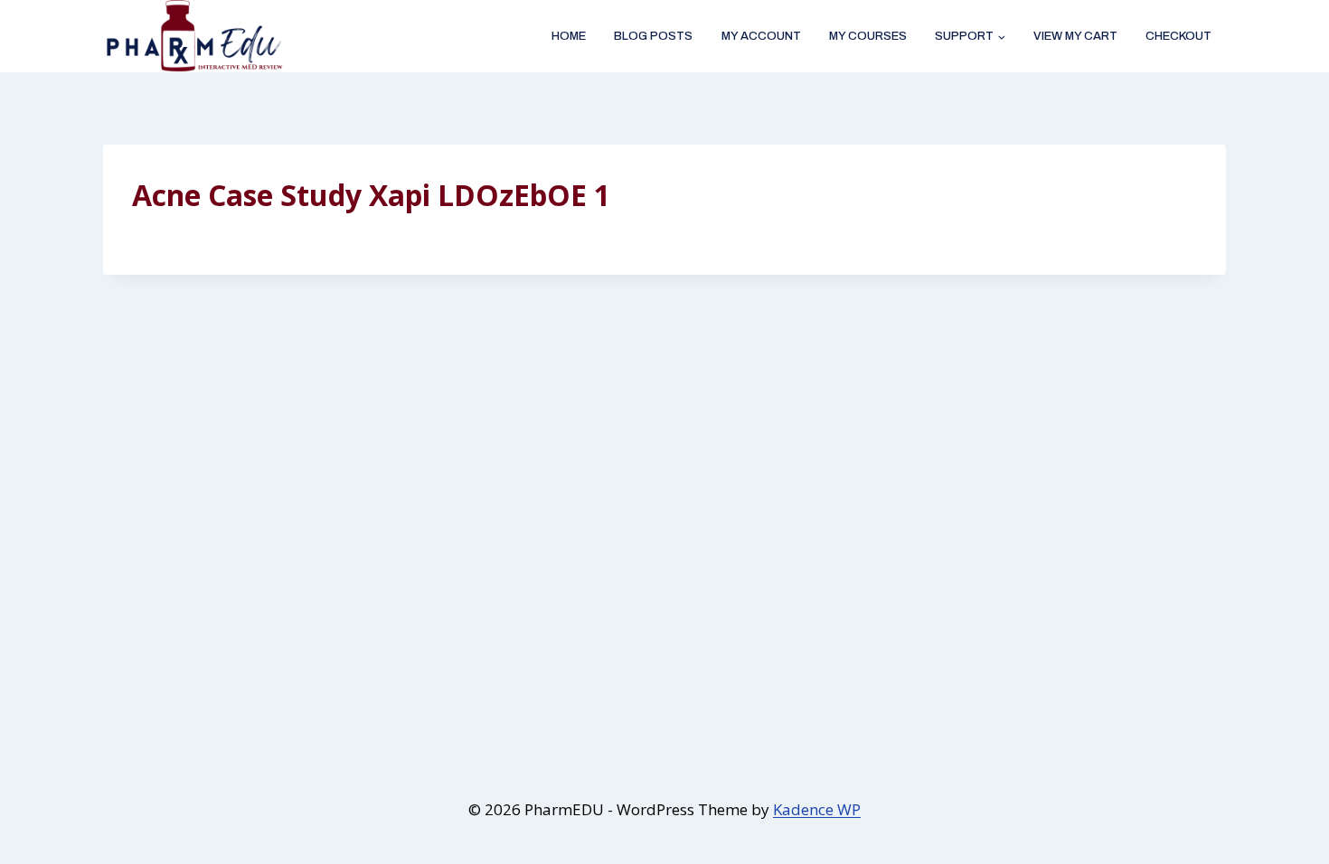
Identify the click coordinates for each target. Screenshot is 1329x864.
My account (761, 36)
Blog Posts (653, 36)
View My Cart (1075, 36)
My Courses (868, 36)
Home (568, 36)
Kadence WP (817, 809)
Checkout (1178, 36)
